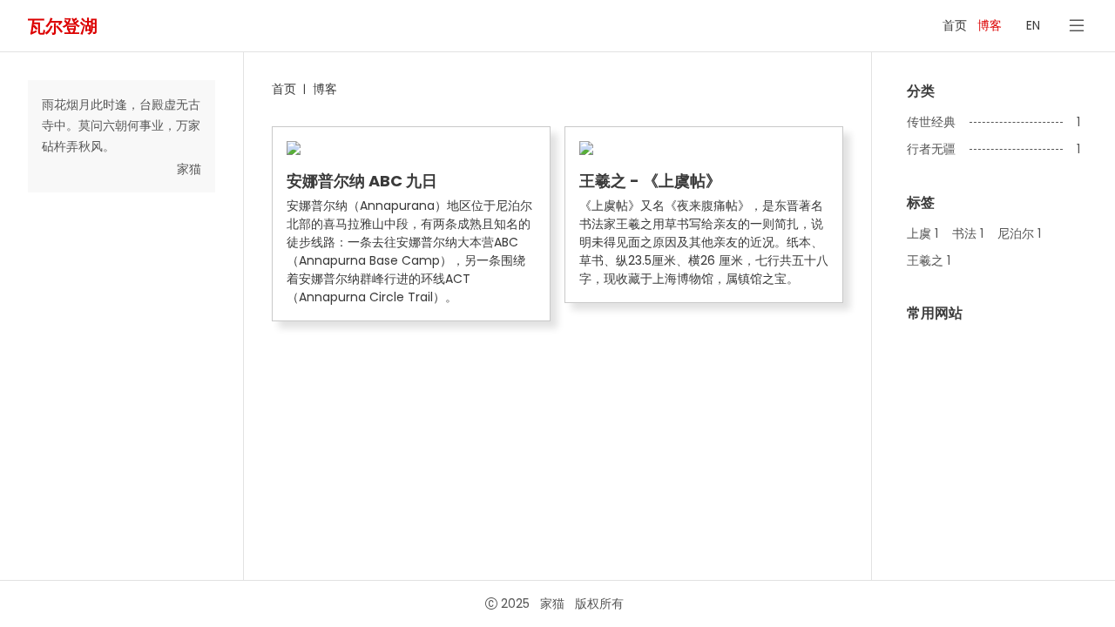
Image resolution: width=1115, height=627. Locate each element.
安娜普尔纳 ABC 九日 (362, 181)
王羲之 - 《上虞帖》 (650, 181)
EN (1033, 25)
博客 (989, 25)
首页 (955, 25)
